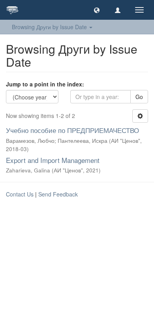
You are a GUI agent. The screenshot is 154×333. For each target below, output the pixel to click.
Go (139, 97)
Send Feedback (58, 194)
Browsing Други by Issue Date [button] (50, 27)
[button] (97, 10)
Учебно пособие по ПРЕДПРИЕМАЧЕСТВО (72, 130)
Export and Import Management (53, 160)
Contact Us (20, 194)
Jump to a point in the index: (45, 84)
